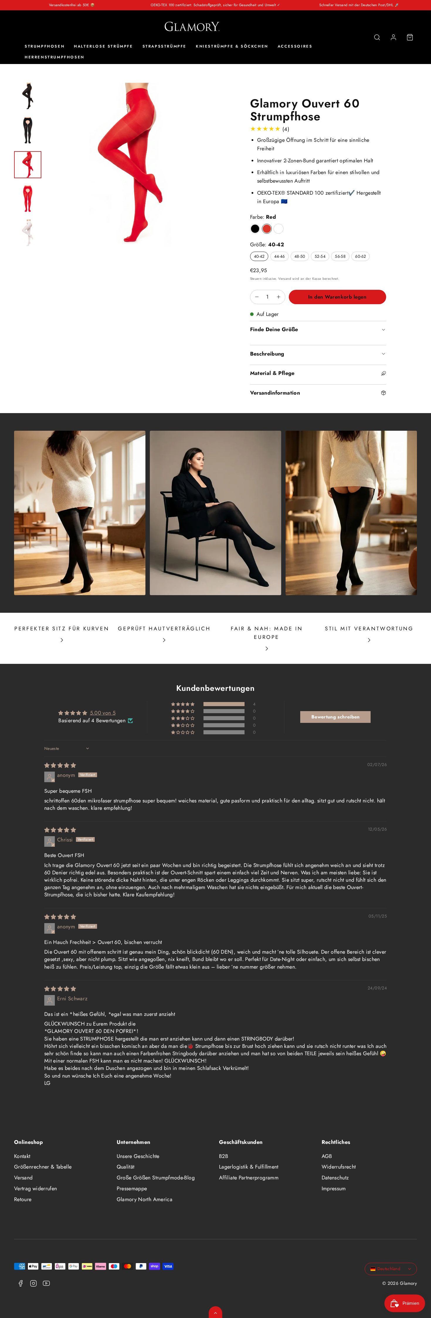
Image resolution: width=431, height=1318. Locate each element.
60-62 (360, 256)
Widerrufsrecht (339, 1167)
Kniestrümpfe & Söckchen (232, 46)
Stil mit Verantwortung (369, 628)
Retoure (23, 1199)
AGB (327, 1156)
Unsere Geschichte (138, 1156)
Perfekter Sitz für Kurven (61, 628)
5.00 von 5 (103, 713)
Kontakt (22, 1156)
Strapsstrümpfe (164, 46)
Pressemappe (132, 1188)
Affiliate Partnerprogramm (249, 1177)
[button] (377, 37)
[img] (60, 765)
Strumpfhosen (45, 46)
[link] (393, 37)
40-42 (259, 256)
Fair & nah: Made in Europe (267, 633)
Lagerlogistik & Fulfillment (249, 1167)
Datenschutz (335, 1177)
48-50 (299, 256)
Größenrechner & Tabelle (43, 1167)
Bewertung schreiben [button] (335, 716)
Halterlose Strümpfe (103, 46)
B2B (223, 1156)
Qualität (126, 1167)
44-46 (279, 256)
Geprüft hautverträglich (164, 628)
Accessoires (295, 46)
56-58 (340, 256)
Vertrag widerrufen (35, 1188)
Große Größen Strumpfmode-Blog (156, 1177)
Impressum (334, 1188)
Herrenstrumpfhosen (54, 57)
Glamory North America (145, 1199)
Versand (284, 278)
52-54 (320, 256)
